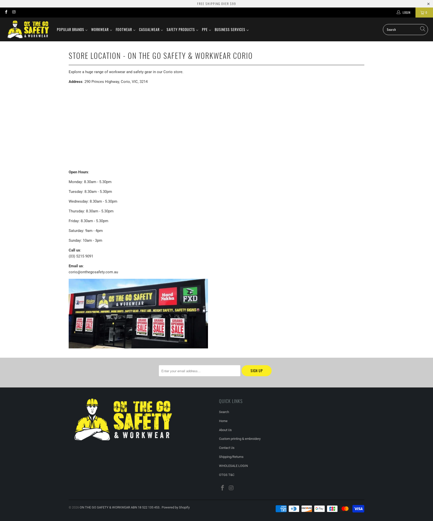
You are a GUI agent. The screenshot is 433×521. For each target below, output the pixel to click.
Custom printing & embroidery (240, 439)
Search (224, 412)
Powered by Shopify (176, 507)
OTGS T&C (226, 475)
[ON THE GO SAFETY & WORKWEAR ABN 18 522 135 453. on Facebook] (6, 12)
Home (223, 421)
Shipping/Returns (231, 457)
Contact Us (227, 448)
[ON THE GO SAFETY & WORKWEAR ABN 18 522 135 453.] (28, 29)
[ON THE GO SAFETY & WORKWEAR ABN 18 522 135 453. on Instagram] (14, 12)
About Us (225, 430)
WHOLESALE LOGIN (233, 466)
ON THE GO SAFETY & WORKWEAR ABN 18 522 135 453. (120, 507)
